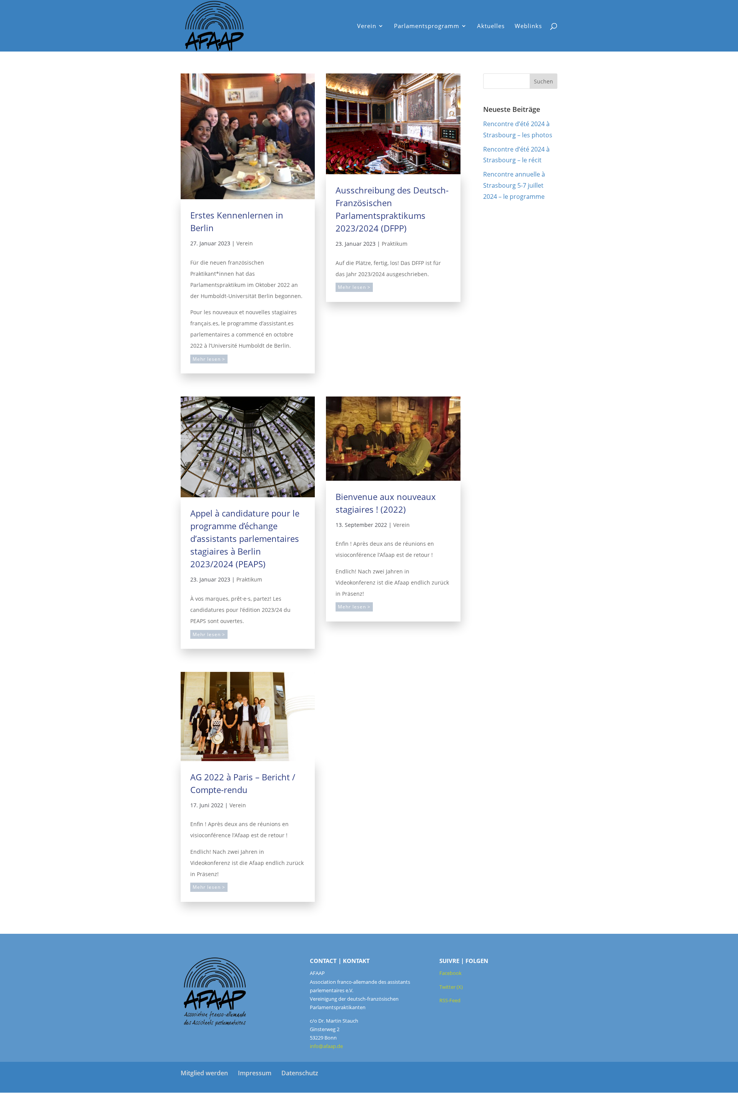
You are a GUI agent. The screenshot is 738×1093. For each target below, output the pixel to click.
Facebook (450, 973)
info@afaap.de (326, 1046)
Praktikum (394, 243)
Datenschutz (299, 1073)
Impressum (254, 1073)
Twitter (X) (451, 986)
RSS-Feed (449, 1000)
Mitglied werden (204, 1073)
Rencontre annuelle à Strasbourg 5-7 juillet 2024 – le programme (514, 185)
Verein (244, 243)
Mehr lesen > (209, 359)
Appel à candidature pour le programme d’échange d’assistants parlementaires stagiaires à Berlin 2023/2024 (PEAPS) (244, 538)
